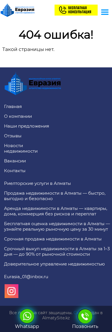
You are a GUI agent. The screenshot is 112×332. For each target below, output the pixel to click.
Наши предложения (26, 126)
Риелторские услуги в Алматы (37, 183)
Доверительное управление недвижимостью (54, 264)
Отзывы (13, 136)
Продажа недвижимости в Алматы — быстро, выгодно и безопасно (54, 195)
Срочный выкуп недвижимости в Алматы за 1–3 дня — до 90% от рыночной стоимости (57, 251)
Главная (13, 106)
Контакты (15, 170)
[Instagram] (11, 291)
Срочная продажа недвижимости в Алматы (53, 239)
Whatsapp (27, 326)
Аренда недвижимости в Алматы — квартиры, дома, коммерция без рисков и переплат (55, 211)
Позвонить (85, 326)
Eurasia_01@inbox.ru (26, 276)
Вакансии (15, 161)
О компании (18, 116)
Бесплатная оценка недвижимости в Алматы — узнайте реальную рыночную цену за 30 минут (57, 226)
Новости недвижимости (21, 148)
